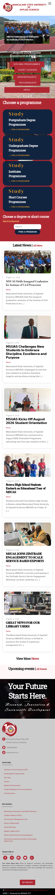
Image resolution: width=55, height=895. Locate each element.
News (8, 289)
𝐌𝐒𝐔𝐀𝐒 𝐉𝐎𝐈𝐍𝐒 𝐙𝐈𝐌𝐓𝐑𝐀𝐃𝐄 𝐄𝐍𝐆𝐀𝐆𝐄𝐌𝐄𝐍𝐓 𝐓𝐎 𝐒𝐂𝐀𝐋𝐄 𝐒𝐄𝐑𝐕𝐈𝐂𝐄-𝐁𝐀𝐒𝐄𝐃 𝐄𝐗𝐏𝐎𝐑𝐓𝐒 (25, 557)
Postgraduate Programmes (14, 774)
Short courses (27, 70)
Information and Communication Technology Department (20, 840)
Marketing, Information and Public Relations (20, 811)
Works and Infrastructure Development (18, 835)
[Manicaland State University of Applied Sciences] (24, 11)
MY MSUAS (27, 882)
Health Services (10, 827)
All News (37, 245)
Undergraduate (26, 77)
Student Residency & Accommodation (18, 789)
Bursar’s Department (11, 823)
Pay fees (7, 777)
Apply (27, 90)
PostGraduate (28, 83)
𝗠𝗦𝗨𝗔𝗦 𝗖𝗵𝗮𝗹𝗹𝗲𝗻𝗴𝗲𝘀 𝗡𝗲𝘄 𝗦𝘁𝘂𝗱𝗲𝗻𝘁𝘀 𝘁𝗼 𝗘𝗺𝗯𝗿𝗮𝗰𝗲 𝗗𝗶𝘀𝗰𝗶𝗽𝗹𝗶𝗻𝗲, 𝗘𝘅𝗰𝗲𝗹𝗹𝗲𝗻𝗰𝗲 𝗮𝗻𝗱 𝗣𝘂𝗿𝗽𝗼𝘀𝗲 (26, 352)
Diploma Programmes (27, 64)
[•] (23, 96)
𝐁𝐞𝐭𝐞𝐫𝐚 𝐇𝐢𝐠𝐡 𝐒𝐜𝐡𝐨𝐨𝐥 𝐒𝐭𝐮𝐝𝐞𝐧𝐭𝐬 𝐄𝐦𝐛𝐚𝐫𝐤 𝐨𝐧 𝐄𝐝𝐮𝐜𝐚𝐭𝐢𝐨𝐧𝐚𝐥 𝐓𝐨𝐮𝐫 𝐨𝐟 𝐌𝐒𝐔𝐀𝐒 (25, 488)
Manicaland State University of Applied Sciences (26, 890)
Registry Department (12, 831)
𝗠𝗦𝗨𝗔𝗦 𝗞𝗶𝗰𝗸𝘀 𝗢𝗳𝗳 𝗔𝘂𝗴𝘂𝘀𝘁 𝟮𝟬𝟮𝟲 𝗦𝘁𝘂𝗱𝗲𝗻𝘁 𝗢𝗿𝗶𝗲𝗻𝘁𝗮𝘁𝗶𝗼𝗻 (26, 421)
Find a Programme (20, 129)
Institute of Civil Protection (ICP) (16, 770)
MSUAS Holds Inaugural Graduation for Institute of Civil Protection (27, 283)
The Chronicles (9, 793)
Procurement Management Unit (16, 819)
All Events (41, 669)
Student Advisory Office (13, 815)
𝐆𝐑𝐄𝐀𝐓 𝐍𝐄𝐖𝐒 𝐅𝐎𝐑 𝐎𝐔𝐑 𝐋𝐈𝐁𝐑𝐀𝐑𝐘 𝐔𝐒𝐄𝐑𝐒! (23, 624)
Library (6, 781)
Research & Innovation (12, 785)
